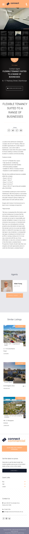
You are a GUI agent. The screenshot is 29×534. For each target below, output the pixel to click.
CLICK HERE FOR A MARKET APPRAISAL (14, 448)
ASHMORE (6, 353)
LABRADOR (6, 425)
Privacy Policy (8, 532)
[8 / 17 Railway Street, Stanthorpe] (14, 19)
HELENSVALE (6, 388)
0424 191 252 (17, 286)
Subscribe (14, 470)
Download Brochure (15, 88)
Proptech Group (20, 532)
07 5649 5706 (7, 509)
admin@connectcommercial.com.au (13, 511)
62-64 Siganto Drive (9, 386)
